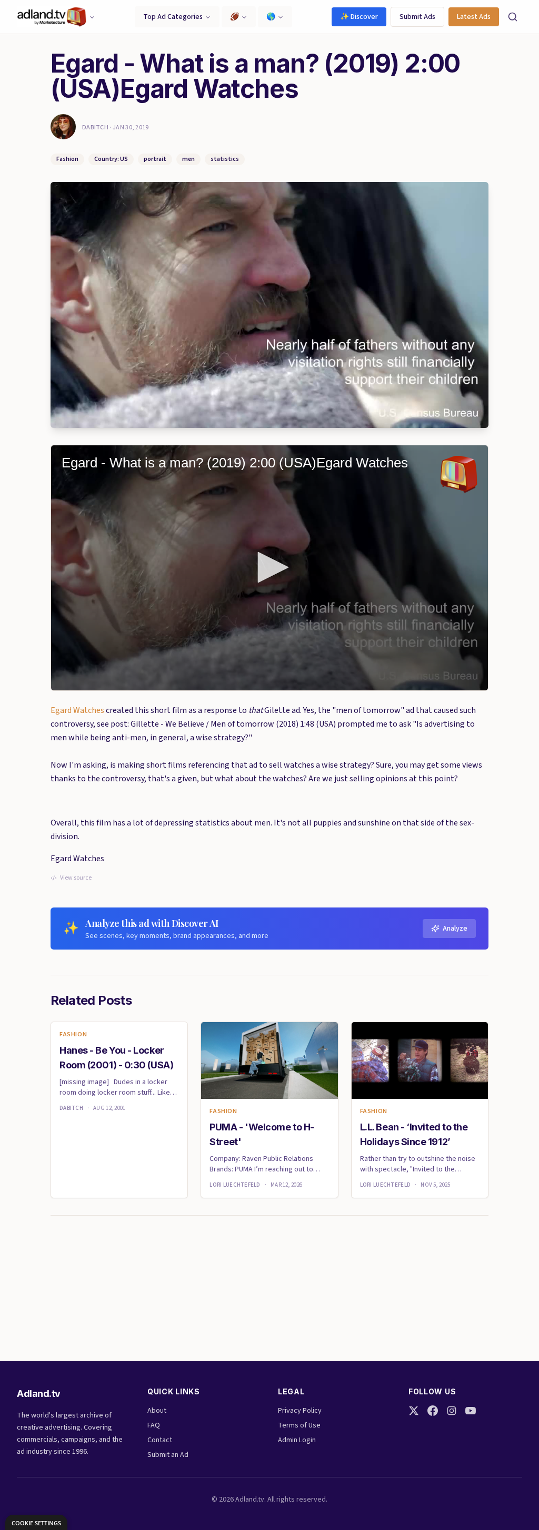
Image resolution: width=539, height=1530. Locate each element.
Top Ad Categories (173, 17)
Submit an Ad (167, 1455)
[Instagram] (451, 1410)
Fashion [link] (73, 1035)
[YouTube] (470, 1410)
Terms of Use (299, 1425)
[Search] (512, 16)
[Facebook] (432, 1410)
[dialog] (36, 1522)
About (156, 1410)
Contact (159, 1440)
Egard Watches (77, 710)
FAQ (153, 1425)
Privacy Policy (300, 1410)
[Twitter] (413, 1410)
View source (76, 878)
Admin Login (297, 1440)
